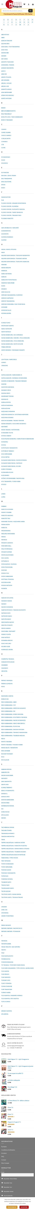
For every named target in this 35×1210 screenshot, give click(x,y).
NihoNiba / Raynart (8, 631)
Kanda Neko (5, 393)
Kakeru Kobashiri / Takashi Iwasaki (14, 381)
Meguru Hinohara (8, 533)
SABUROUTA (5, 772)
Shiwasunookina (7, 806)
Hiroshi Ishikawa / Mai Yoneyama (13, 304)
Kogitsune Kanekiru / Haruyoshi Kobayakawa (17, 439)
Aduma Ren (5, 43)
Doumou (4, 163)
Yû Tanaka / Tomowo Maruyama (13, 965)
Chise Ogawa (6, 132)
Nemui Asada (6, 628)
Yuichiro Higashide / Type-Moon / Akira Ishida (17, 968)
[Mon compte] (28, 4)
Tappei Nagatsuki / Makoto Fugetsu (14, 845)
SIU (2, 809)
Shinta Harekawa (7, 799)
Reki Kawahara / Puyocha (10, 726)
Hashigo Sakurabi (7, 283)
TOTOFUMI (4, 876)
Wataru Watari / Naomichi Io (11, 928)
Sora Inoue (5, 812)
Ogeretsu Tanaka (7, 659)
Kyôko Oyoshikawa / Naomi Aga (12, 478)
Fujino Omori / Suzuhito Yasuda (13, 209)
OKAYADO (4, 668)
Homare (4, 307)
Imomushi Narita (7, 325)
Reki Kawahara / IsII (8, 711)
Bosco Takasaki (7, 120)
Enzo (3, 187)
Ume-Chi (4, 909)
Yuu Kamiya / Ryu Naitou (10, 998)
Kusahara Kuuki (7, 472)
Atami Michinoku (7, 95)
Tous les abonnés (7, 1195)
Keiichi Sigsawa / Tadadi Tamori (12, 420)
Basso (3, 108)
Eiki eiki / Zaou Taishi (8, 175)
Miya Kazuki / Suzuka (8, 564)
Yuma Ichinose (6, 986)
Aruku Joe (5, 86)
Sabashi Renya (6, 769)
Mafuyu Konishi (7, 509)
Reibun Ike (5, 699)
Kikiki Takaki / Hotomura (10, 429)
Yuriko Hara (5, 992)
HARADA (4, 270)
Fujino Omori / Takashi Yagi (11, 215)
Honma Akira (6, 313)
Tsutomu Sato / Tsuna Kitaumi (12, 897)
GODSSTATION (6, 231)
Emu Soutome (6, 181)
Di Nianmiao (5, 157)
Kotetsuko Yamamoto (9, 448)
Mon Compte (5, 1163)
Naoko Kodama (7, 607)
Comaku (4, 141)
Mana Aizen (5, 524)
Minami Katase (6, 552)
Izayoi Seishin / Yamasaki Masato (13, 350)
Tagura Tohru (6, 830)
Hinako (4, 289)
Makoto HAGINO (7, 515)
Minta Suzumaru (7, 555)
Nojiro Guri (5, 646)
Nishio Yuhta (6, 634)
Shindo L (4, 793)
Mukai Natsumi (6, 585)
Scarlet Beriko (6, 787)
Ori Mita (4, 671)
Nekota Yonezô (6, 625)
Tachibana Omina (7, 827)
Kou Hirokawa (6, 454)
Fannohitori (6, 197)
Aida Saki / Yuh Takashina (10, 46)
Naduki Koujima (7, 598)
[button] (2, 4)
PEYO (3, 686)
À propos (4, 1146)
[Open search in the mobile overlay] (17, 10)
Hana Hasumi (6, 267)
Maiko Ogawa (6, 512)
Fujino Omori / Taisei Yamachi (12, 212)
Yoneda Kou (5, 959)
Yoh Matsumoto (7, 956)
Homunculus (6, 310)
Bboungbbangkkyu (8, 111)
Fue (2, 200)
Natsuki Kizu (5, 613)
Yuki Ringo (5, 974)
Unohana (4, 913)
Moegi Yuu (5, 573)
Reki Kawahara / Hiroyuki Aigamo (13, 708)
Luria (3, 497)
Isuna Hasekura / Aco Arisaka (12, 335)
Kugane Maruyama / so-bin (11, 466)
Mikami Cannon (7, 543)
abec (3, 37)
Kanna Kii (4, 399)
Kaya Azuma (5, 408)
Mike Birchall (6, 546)
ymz (2, 953)
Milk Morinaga (6, 549)
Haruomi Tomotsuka (9, 280)
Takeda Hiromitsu (7, 836)
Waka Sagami (6, 925)
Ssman (3, 818)
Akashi (3, 56)
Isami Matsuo (6, 332)
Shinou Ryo (5, 796)
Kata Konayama (7, 405)
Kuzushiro (5, 475)
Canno (3, 129)
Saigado (4, 778)
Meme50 (4, 539)
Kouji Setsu (5, 457)
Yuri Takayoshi (6, 989)
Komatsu (4, 442)
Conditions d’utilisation (8, 1150)
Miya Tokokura (6, 567)
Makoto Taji (5, 518)
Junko (3, 362)
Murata (4, 588)
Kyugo (3, 484)
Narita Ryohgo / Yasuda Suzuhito (13, 610)
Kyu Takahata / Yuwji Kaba (10, 481)
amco (3, 71)
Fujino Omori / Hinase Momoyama (13, 203)
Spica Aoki (5, 815)
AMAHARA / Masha (7, 65)
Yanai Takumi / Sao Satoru (10, 947)
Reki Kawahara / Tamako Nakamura (14, 732)
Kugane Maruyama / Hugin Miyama (14, 460)
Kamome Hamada (7, 387)
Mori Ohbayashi (7, 576)
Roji (2, 757)
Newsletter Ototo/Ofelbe (10, 1178)
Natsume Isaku (6, 616)
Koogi (3, 445)
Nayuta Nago (6, 619)
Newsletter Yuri (7, 1187)
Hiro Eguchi (5, 292)
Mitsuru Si (5, 561)
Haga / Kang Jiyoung (8, 249)
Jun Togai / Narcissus (9, 359)
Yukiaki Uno (5, 980)
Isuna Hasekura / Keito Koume (12, 344)
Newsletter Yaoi (7, 1183)
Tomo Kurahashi (7, 864)
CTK (2, 144)
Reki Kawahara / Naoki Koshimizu (13, 720)
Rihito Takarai (6, 741)
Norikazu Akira (7, 649)
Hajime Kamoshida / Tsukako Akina (14, 258)
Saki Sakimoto (6, 781)
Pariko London (6, 683)
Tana (3, 839)
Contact (3, 1160)
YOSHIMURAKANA (7, 962)
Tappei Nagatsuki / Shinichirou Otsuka (15, 848)
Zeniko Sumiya (6, 1011)
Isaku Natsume (6, 329)
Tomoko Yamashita (8, 873)
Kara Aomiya (6, 402)
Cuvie (3, 147)
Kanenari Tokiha (7, 396)
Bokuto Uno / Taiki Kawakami (12, 117)
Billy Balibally (6, 114)
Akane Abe (5, 53)
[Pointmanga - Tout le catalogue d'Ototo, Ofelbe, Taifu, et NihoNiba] (13, 4)
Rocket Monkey (7, 754)
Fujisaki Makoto (7, 218)
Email (2, 1172)
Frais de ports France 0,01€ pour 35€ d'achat (18, 14)
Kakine (3, 384)
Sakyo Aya (4, 784)
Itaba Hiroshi (6, 347)
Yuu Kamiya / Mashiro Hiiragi (11, 995)
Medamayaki (5, 530)
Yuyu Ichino (5, 1001)
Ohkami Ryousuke (7, 662)
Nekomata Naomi (7, 622)
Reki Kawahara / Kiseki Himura (12, 714)
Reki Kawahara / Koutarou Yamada (14, 717)
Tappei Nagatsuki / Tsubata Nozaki (13, 851)
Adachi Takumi (6, 40)
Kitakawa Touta (7, 432)
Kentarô (4, 426)
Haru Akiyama (6, 273)
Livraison (4, 1153)
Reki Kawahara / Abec (9, 702)
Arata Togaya (6, 77)
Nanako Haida (6, 601)
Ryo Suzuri (5, 760)
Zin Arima (4, 1014)
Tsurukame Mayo (7, 888)
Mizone (4, 570)
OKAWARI (4, 665)
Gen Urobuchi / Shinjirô (10, 228)
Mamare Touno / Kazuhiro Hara (13, 521)
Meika (3, 536)
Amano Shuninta (7, 68)
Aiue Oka (4, 50)
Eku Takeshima (6, 178)
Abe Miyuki (5, 34)
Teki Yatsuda (5, 861)
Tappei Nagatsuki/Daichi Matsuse (13, 854)
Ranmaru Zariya (7, 696)
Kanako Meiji (6, 390)
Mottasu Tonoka (7, 579)
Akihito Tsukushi (7, 62)
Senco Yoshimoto (7, 790)
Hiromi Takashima (7, 301)
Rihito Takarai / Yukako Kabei (12, 744)
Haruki (3, 277)
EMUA (3, 184)
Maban (3, 506)
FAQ (2, 1156)
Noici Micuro (6, 643)
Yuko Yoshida (6, 983)
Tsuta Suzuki (6, 891)
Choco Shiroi (6, 135)
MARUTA (4, 527)
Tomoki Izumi (6, 870)
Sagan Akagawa (7, 775)
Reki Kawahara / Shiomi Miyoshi (12, 729)
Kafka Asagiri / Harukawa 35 (11, 375)
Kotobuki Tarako (7, 451)
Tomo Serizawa (6, 867)
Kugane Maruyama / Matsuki (11, 463)
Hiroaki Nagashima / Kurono (12, 295)
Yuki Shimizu (5, 977)
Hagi (3, 252)
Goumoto (4, 234)
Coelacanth (5, 138)
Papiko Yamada (6, 680)
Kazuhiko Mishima (8, 411)
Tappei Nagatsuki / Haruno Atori (13, 842)
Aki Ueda (4, 59)
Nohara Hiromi (6, 640)
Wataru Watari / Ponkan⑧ (10, 931)
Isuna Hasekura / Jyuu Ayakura (12, 341)
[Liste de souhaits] (24, 4)
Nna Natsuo (5, 637)
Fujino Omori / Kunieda (9, 206)
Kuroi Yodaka (6, 469)
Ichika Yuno (5, 322)
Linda (3, 494)
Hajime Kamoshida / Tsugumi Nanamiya (15, 255)
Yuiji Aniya (5, 971)
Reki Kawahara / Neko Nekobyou (13, 723)
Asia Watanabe (6, 92)
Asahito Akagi (6, 89)
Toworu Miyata (7, 879)
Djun (3, 160)
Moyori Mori (6, 582)
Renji (3, 738)
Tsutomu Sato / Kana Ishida (11, 894)
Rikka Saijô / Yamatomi (9, 747)
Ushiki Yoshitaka (7, 916)
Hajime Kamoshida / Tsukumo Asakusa (15, 261)
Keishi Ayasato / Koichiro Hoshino (13, 423)
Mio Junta (5, 558)
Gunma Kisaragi (7, 237)
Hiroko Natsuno (7, 298)
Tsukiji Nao (5, 885)
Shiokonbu (5, 802)
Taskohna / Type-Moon (9, 858)
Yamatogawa (6, 944)
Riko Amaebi (5, 751)
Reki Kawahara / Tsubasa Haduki (13, 735)
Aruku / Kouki (6, 83)
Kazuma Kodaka (7, 417)
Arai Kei (4, 74)
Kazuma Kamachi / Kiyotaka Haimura (14, 414)
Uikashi (4, 907)
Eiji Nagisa (5, 172)
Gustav (3, 240)
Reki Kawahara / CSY (8, 705)
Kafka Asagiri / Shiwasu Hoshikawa (14, 378)
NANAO (3, 604)
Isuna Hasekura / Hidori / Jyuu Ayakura (15, 338)
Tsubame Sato (6, 882)
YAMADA (4, 941)
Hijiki (3, 286)
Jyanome (4, 365)
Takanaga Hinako (7, 833)
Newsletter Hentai (8, 1191)
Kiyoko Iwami (6, 436)
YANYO (3, 950)
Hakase (4, 264)
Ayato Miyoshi (6, 98)
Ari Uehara (5, 80)
